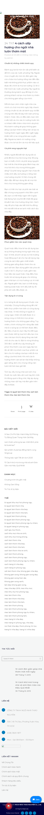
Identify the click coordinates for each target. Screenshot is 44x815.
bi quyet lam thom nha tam (15, 513)
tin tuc (33, 626)
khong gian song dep (29, 575)
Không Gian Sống (30, 55)
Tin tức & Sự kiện (9, 785)
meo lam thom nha (22, 395)
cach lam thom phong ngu (15, 557)
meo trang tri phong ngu (14, 623)
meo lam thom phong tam (15, 616)
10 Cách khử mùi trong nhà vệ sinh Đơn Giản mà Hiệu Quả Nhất (27, 685)
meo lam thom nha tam (14, 602)
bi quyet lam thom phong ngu (17, 520)
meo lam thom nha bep (14, 599)
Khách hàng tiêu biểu (11, 781)
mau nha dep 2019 (12, 588)
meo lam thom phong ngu (15, 609)
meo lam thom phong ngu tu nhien (19, 612)
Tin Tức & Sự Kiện (11, 489)
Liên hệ (5, 790)
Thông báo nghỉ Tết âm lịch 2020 (18, 458)
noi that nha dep (11, 626)
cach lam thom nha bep (14, 544)
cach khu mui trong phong (15, 537)
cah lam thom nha (12, 571)
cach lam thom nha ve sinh (15, 551)
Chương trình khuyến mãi (15, 480)
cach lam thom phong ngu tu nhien (19, 561)
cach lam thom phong (13, 554)
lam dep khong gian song (15, 585)
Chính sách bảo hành (11, 767)
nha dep (29, 623)
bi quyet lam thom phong (15, 516)
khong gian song (11, 575)
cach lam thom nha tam (14, 547)
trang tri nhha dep (27, 630)
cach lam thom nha (12, 540)
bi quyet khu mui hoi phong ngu (18, 502)
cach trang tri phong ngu (15, 568)
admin (10, 58)
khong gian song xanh (13, 581)
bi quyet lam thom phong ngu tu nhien (21, 523)
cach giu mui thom (12, 530)
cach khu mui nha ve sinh (15, 533)
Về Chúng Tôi (7, 762)
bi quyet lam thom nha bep (16, 509)
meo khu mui (26, 588)
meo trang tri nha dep (13, 619)
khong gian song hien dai (15, 578)
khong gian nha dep (29, 571)
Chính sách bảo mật (11, 771)
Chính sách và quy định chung (15, 776)
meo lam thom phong (13, 605)
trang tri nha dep (11, 630)
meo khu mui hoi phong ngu (16, 592)
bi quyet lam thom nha (20, 392)
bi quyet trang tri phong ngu (16, 526)
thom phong (24, 626)
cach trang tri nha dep (13, 564)
